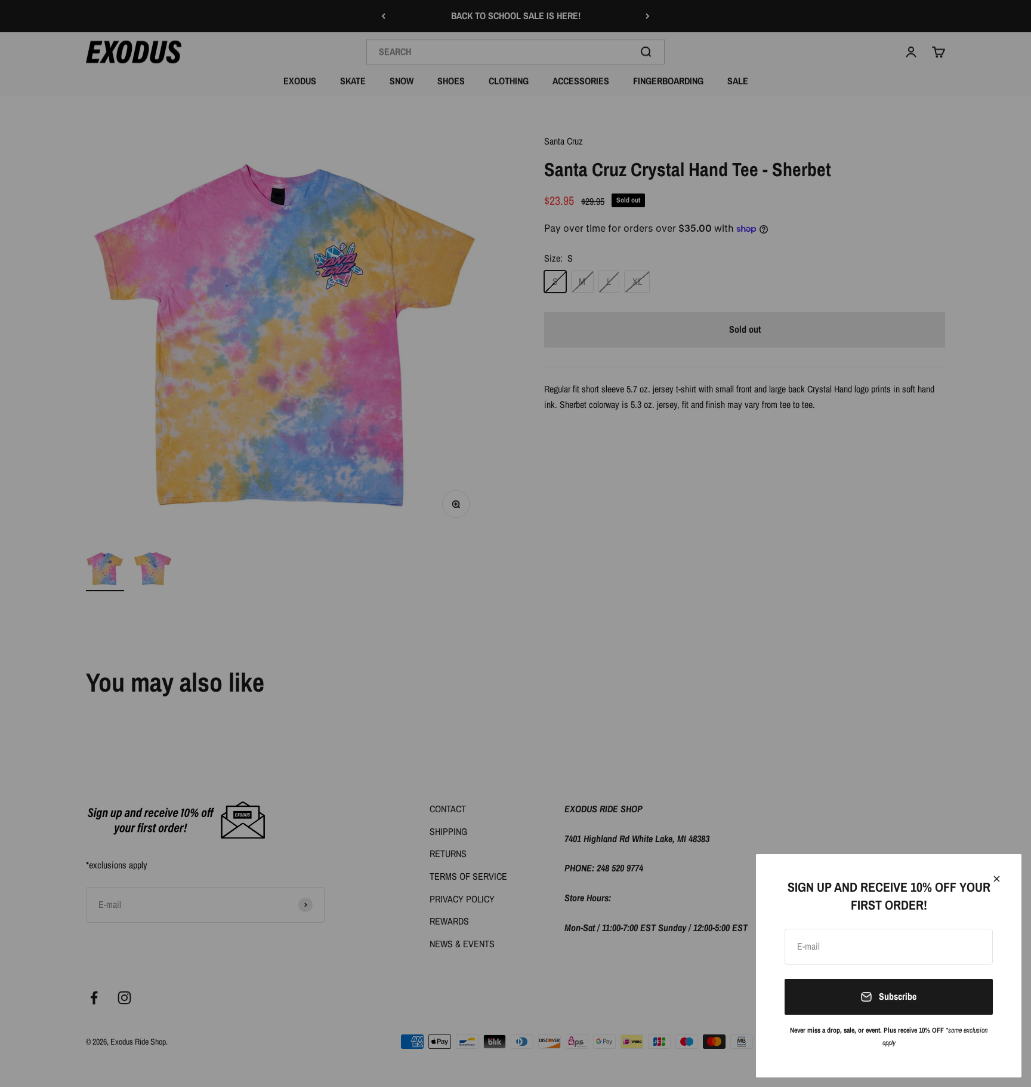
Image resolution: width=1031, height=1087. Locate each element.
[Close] (996, 879)
